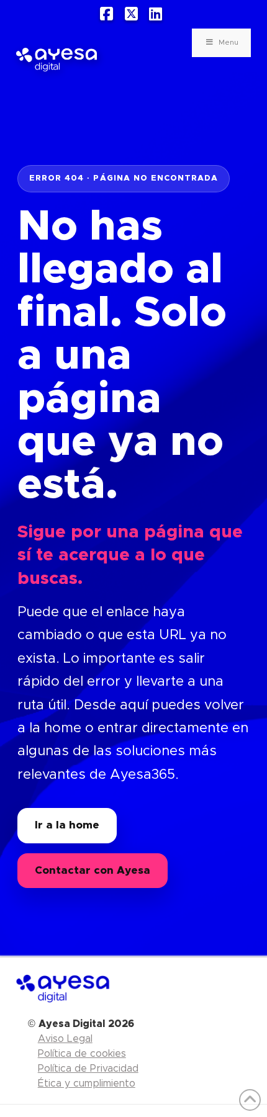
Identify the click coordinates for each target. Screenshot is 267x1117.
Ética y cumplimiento (86, 1083)
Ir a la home (67, 825)
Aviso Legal (65, 1039)
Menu (228, 42)
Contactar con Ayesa (92, 870)
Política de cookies (82, 1054)
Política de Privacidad (88, 1069)
